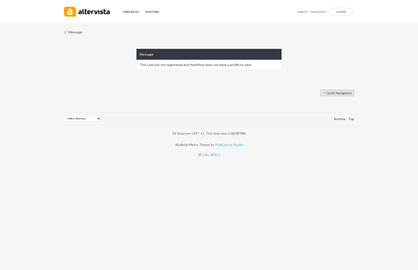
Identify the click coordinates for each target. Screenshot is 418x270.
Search (303, 11)
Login (341, 12)
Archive (339, 119)
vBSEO (215, 155)
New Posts (318, 11)
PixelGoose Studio (229, 145)
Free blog (131, 12)
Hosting (152, 12)
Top (351, 119)
